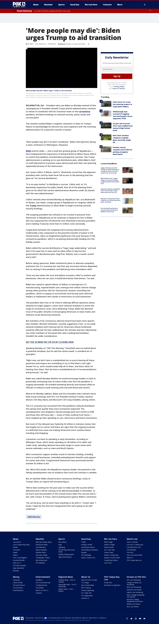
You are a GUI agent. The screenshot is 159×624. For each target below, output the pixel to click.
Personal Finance (19, 585)
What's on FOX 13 (42, 590)
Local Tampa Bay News (21, 545)
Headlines (39, 580)
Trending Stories (41, 585)
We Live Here (110, 539)
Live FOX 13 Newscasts (135, 545)
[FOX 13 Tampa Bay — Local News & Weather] (20, 4)
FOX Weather (40, 563)
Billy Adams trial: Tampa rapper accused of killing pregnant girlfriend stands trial (110, 180)
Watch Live (132, 539)
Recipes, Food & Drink (112, 558)
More (119, 4)
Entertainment (43, 577)
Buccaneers (62, 542)
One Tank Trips (109, 550)
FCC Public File (86, 593)
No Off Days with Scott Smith (66, 551)
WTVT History (86, 588)
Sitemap (16, 571)
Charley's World (86, 545)
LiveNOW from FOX (134, 547)
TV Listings (85, 583)
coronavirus (84, 111)
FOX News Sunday (19, 565)
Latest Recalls (18, 583)
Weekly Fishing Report (66, 554)
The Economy (18, 588)
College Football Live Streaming (134, 584)
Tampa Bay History (111, 560)
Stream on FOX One (136, 577)
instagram (135, 618)
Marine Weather (41, 550)
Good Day (86, 539)
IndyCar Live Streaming (135, 592)
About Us (85, 577)
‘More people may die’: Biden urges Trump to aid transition (49, 90)
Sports (61, 539)
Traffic (83, 542)
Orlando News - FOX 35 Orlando (66, 581)
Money (16, 577)
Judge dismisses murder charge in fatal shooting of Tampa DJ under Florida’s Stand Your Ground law (110, 170)
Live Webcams (41, 547)
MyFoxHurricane (41, 560)
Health (15, 552)
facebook (127, 618)
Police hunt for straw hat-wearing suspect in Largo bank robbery (122, 104)
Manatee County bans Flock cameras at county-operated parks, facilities (110, 200)
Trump (33, 205)
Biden (28, 151)
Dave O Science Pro (88, 558)
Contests (39, 593)
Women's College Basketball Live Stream (135, 600)
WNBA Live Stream (133, 604)
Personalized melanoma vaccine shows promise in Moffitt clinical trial (109, 210)
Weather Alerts (41, 552)
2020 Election (52, 44)
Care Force (108, 563)
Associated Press (40, 44)
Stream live (108, 583)
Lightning (61, 547)
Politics (15, 555)
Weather (40, 539)
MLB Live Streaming (134, 587)
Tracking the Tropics (43, 558)
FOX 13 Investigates (20, 558)
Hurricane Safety (41, 555)
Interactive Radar (42, 545)
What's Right (108, 542)
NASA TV (130, 558)
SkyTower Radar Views (44, 542)
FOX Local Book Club (43, 583)
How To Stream (132, 542)
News (15, 539)
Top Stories (17, 542)
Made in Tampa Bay (111, 555)
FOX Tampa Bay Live (134, 560)
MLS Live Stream (133, 607)
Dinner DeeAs (109, 547)
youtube (140, 618)
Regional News (65, 577)
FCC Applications (87, 596)
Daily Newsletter (18, 568)
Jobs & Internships (87, 585)
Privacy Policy (119, 86)
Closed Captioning (87, 590)
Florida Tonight (109, 545)
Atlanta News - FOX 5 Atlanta (65, 590)
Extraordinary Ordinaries (89, 550)
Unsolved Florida (19, 560)
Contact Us (85, 598)
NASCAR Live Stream (134, 590)
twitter (131, 618)
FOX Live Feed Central (134, 555)
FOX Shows (40, 588)
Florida (15, 547)
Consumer (16, 550)
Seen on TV (17, 563)
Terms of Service (118, 88)
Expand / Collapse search (145, 4)
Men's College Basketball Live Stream (135, 596)
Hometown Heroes (88, 547)
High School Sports (65, 557)
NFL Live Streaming (134, 580)
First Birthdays (86, 555)
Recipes (84, 552)
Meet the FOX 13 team (89, 580)
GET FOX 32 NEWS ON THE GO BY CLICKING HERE (50, 342)
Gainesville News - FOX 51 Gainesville (67, 585)
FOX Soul (130, 552)
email (144, 618)
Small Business (18, 590)
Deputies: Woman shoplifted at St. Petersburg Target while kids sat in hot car (110, 190)
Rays (60, 545)
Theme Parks (108, 552)
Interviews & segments (112, 585)
